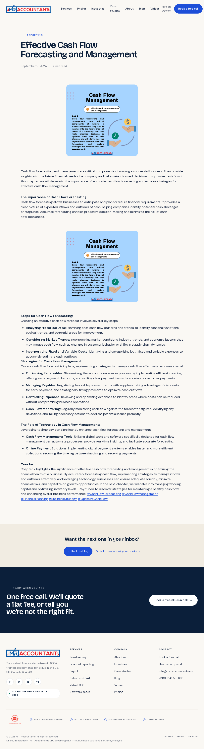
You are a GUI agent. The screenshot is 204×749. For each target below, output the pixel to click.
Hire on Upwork (166, 8)
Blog (142, 8)
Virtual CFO (77, 685)
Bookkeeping (78, 657)
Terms (180, 736)
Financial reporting (82, 664)
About (129, 8)
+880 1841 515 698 (171, 678)
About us (120, 657)
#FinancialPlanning (34, 499)
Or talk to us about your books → (118, 551)
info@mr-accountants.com (177, 671)
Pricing (81, 8)
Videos (155, 8)
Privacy (169, 736)
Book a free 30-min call (173, 600)
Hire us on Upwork (171, 664)
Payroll (74, 671)
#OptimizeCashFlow (93, 499)
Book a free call (188, 8)
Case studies (115, 9)
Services (66, 8)
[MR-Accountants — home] (28, 9)
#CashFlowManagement (140, 494)
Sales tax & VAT (80, 678)
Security (193, 736)
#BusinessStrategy (63, 499)
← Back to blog (78, 551)
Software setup (80, 692)
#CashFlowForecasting (104, 494)
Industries (97, 8)
